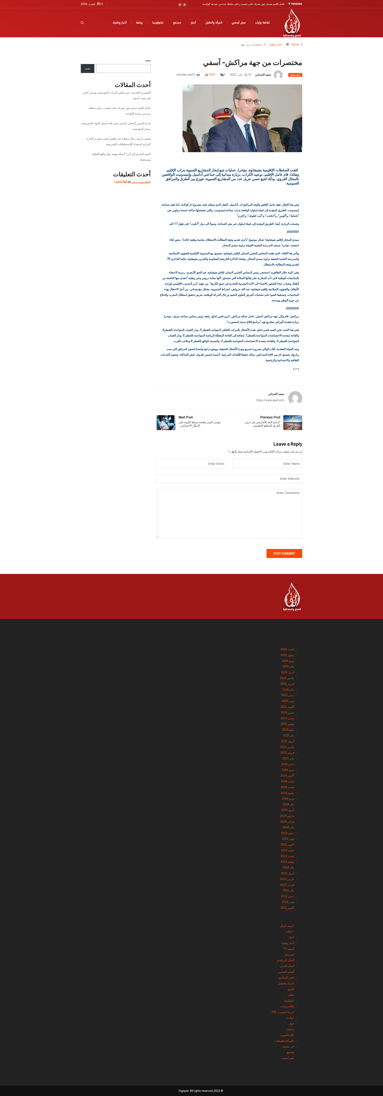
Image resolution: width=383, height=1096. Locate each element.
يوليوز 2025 (287, 723)
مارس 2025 (287, 747)
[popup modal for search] (87, 23)
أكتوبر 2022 (287, 907)
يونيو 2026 (288, 660)
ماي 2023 (288, 867)
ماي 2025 (288, 735)
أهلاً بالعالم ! (120, 181)
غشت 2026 (287, 649)
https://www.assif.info (270, 400)
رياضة (139, 22)
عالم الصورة (287, 1035)
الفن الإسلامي (286, 977)
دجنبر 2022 (287, 896)
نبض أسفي (239, 22)
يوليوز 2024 (287, 792)
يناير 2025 (288, 758)
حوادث (290, 1017)
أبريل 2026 (287, 672)
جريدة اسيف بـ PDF (283, 1012)
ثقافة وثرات (262, 22)
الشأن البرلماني (285, 960)
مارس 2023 (287, 879)
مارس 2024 (287, 815)
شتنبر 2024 (287, 781)
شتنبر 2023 (287, 850)
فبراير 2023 (287, 884)
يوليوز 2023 (287, 861)
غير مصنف (288, 1046)
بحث (148, 60)
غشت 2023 (287, 856)
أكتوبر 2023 (287, 844)
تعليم (291, 994)
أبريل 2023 (287, 873)
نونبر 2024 (288, 770)
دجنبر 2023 (287, 833)
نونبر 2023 (288, 838)
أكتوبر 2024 (287, 775)
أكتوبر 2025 (287, 706)
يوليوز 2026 (287, 655)
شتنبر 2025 (287, 712)
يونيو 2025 (288, 729)
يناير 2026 (288, 689)
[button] (185, 5)
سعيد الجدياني (263, 74)
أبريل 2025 (287, 741)
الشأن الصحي (286, 971)
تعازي (291, 989)
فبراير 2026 (287, 683)
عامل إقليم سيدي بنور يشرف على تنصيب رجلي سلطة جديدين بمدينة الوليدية (243, 3)
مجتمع (177, 22)
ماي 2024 (288, 804)
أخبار (193, 22)
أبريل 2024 (287, 810)
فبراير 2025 (287, 752)
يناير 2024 (288, 827)
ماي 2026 (288, 666)
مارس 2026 (287, 678)
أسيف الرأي (287, 925)
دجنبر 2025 (287, 695)
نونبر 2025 (288, 701)
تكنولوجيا (157, 22)
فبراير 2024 (287, 821)
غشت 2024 (287, 787)
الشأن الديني (287, 966)
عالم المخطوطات (284, 1040)
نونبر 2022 (288, 902)
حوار (291, 1023)
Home (295, 44)
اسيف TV (288, 948)
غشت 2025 (287, 718)
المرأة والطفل (213, 22)
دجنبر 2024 (287, 764)
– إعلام (290, 931)
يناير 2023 (288, 890)
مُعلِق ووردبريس (141, 181)
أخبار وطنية (119, 22)
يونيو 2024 (288, 798)
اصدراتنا (289, 954)
